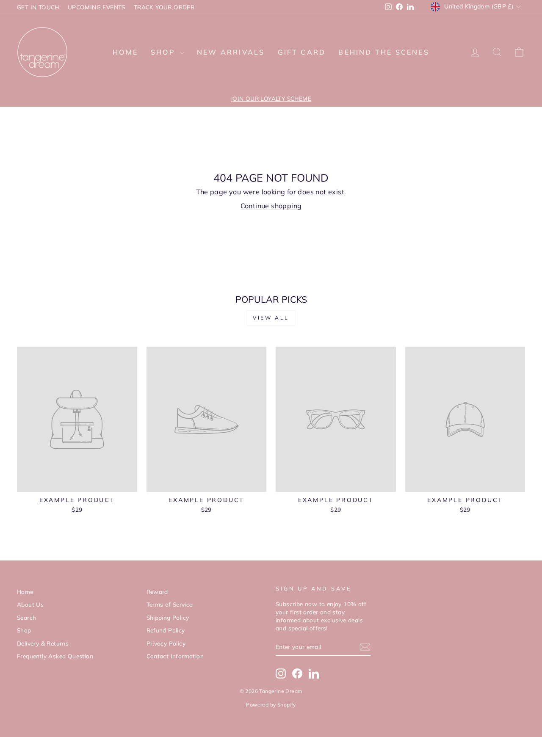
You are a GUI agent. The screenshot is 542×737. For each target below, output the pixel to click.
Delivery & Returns (43, 643)
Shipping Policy (168, 617)
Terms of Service (170, 604)
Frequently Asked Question (55, 656)
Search (26, 617)
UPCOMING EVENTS (96, 7)
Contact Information (175, 656)
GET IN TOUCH (38, 7)
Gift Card (302, 52)
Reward (157, 591)
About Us (30, 604)
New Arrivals (231, 52)
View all (271, 318)
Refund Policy (166, 630)
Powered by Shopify (271, 704)
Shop (164, 52)
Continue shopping (271, 206)
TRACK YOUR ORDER (164, 7)
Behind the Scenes (383, 52)
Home (125, 52)
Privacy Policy (166, 643)
